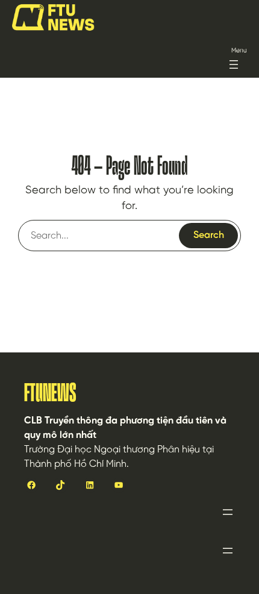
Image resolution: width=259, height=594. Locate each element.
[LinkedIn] (90, 485)
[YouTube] (118, 485)
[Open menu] (233, 64)
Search (208, 235)
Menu (239, 51)
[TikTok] (60, 485)
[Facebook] (31, 485)
